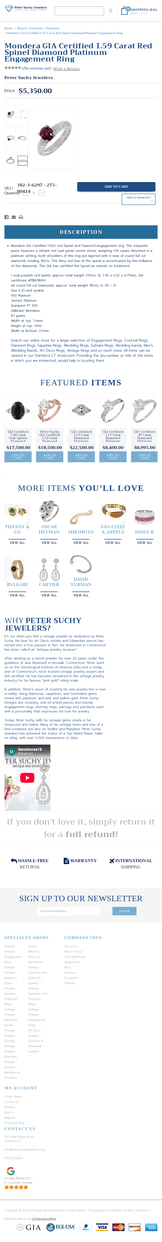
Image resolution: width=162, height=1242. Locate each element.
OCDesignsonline (44, 1219)
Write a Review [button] (66, 68)
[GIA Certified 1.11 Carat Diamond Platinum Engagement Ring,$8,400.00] (113, 410)
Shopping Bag (14, 1123)
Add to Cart (18, 457)
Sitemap (69, 983)
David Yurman (80, 582)
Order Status (13, 1097)
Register (10, 1118)
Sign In (9, 1112)
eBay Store (72, 962)
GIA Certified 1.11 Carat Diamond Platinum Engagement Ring (113, 439)
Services (70, 973)
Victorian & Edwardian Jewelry (35, 1046)
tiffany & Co (17, 529)
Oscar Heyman (49, 529)
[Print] (21, 217)
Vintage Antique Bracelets (10, 1051)
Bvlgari (17, 584)
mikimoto (81, 532)
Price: (9, 91)
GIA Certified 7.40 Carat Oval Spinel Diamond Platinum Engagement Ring (18, 441)
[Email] (14, 217)
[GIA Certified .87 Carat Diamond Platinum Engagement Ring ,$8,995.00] (144, 410)
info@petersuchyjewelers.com (24, 1150)
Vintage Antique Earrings (9, 1035)
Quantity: (12, 192)
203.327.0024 (13, 1158)
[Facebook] (6, 217)
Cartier (49, 584)
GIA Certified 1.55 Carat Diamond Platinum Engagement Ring (81, 439)
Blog (67, 967)
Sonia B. (145, 532)
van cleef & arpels (112, 529)
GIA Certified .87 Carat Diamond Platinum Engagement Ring (144, 439)
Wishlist (9, 1107)
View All (17, 542)
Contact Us (11, 1102)
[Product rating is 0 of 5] (12, 67)
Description (81, 232)
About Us (70, 946)
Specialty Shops (75, 957)
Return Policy (73, 952)
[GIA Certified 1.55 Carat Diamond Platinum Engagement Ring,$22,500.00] (81, 410)
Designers (71, 978)
